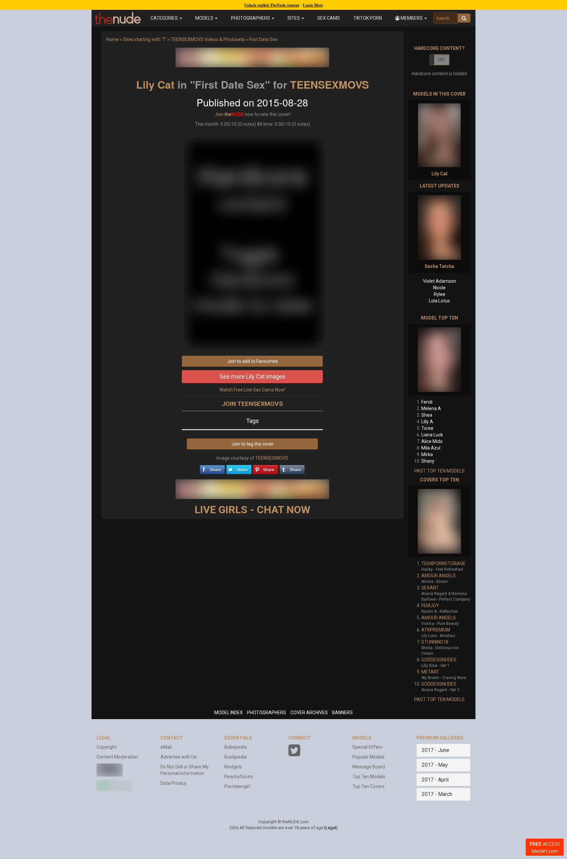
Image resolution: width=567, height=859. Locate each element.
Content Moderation (117, 757)
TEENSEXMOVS (329, 84)
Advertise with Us (178, 757)
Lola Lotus (439, 300)
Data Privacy (173, 783)
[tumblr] (292, 468)
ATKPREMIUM (435, 629)
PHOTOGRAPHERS (266, 712)
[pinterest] (265, 468)
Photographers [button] (251, 18)
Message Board (368, 766)
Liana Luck (432, 434)
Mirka (427, 454)
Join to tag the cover (252, 444)
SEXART (430, 587)
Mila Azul (430, 448)
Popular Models (368, 757)
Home (112, 39)
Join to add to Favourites (252, 361)
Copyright (106, 747)
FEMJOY (430, 605)
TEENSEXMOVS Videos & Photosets (208, 39)
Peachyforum (238, 776)
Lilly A (427, 421)
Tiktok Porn (367, 18)
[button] (410, 18)
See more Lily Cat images (252, 376)
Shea (426, 415)
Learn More (313, 5)
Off (441, 59)
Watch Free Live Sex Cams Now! (252, 389)
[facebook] (212, 468)
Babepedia (235, 747)
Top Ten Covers (368, 786)
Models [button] (204, 18)
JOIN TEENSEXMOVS (252, 403)
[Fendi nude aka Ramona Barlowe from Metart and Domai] (439, 359)
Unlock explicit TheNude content (271, 5)
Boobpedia (235, 757)
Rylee (439, 294)
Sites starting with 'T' (144, 39)
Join (219, 114)
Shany (427, 461)
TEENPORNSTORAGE (443, 563)
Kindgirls (233, 766)
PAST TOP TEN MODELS (439, 471)
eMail (166, 747)
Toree (427, 428)
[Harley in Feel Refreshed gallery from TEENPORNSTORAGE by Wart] (439, 521)
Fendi (426, 402)
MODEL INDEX (228, 712)
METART (430, 671)
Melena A (431, 408)
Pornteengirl (237, 786)
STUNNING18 (434, 642)
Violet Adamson (439, 281)
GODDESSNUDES (438, 659)
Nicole (439, 287)
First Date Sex (263, 39)
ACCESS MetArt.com (545, 847)
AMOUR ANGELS (438, 575)
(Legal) (331, 827)
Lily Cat (155, 84)
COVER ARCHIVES (309, 712)
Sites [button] (294, 18)
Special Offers (367, 747)
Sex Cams (328, 18)
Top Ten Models (368, 776)
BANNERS (342, 712)
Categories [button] (165, 18)
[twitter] (239, 468)
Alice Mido (432, 441)
